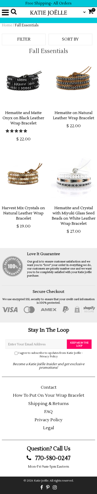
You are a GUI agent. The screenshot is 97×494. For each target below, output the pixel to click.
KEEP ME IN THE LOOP (79, 344)
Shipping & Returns (48, 403)
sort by (70, 39)
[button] (17, 131)
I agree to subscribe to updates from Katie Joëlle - (50, 354)
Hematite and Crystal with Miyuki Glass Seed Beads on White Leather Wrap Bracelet (74, 216)
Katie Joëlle (41, 480)
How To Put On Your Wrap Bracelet (48, 395)
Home (7, 25)
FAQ (48, 411)
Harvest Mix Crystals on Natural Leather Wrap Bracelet (23, 213)
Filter (23, 39)
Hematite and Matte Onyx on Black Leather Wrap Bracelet (23, 118)
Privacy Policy (49, 356)
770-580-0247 (52, 458)
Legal (48, 428)
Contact (49, 387)
